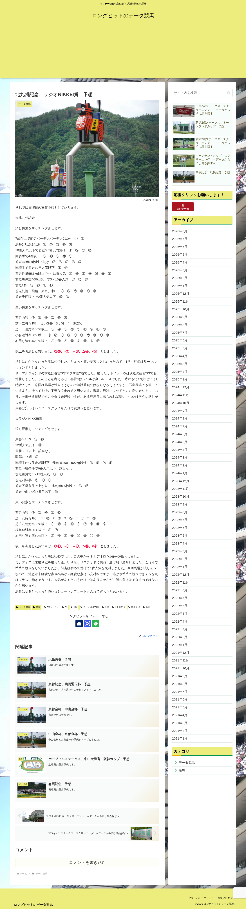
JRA (75, 607)
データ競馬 (24, 607)
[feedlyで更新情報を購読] (95, 623)
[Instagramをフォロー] (87, 623)
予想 (107, 607)
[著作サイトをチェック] (79, 623)
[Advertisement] (123, 52)
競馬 (38, 607)
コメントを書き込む (87, 862)
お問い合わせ (225, 897)
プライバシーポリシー (201, 897)
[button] (229, 93)
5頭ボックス (53, 607)
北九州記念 (120, 607)
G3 (66, 607)
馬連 (148, 607)
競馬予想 (135, 607)
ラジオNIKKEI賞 (91, 607)
